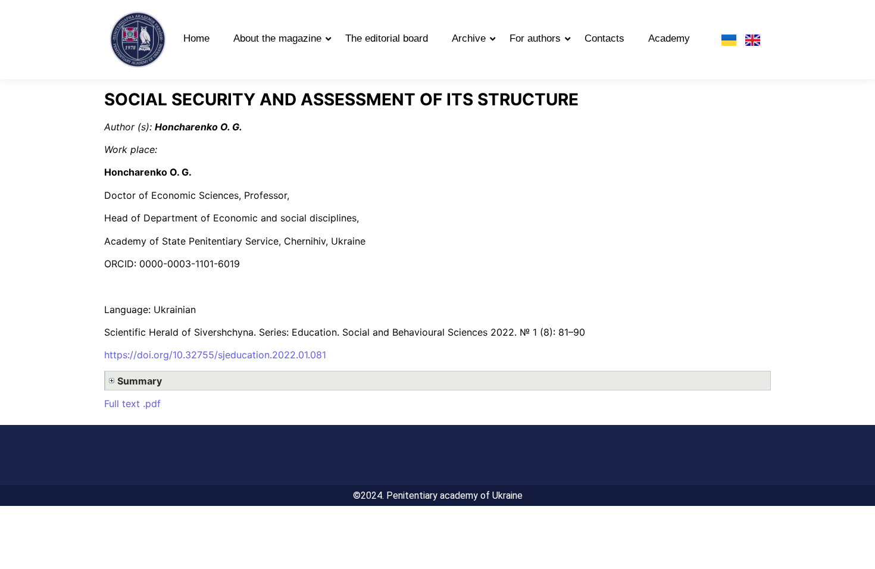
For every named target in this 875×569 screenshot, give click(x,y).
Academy (669, 38)
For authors (535, 38)
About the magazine (277, 38)
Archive (469, 38)
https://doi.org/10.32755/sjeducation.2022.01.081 (215, 355)
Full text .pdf (132, 403)
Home (196, 38)
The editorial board (386, 38)
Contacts (604, 38)
